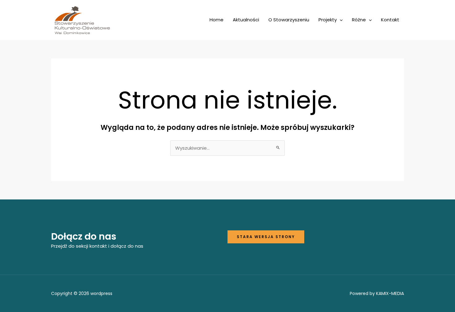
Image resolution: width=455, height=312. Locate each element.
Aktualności (246, 19)
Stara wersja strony (266, 236)
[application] (340, 20)
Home (216, 19)
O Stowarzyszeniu (288, 19)
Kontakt (390, 19)
